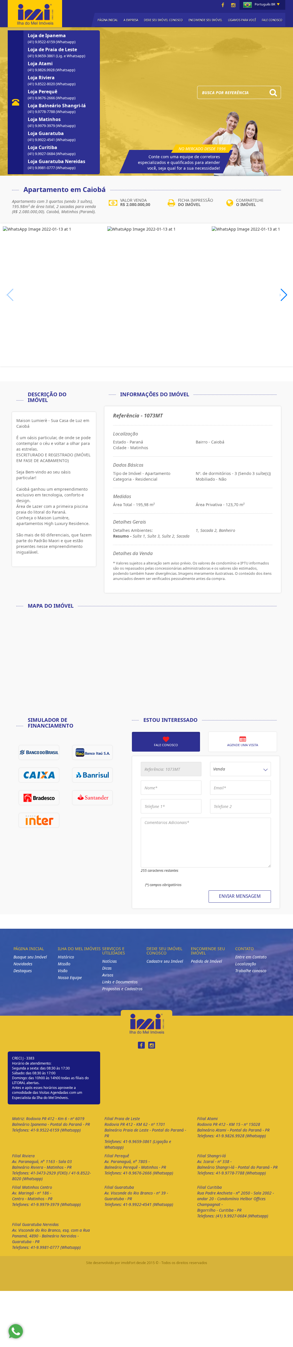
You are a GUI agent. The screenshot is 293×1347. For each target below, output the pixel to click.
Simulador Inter (39, 826)
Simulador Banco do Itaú (92, 758)
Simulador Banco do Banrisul (92, 781)
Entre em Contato (251, 962)
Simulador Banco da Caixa (39, 781)
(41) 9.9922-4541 (42, 145)
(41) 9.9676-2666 (42, 103)
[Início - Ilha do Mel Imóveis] (35, 12)
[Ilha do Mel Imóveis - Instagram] (233, 5)
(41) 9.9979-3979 (42, 131)
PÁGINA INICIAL (108, 20)
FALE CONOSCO (272, 20)
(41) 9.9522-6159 (42, 47)
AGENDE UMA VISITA (242, 750)
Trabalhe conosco (250, 976)
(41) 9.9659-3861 (42, 61)
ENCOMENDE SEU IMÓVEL (205, 20)
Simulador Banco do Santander (92, 803)
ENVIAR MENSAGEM (240, 902)
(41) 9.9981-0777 (42, 173)
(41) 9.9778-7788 (42, 117)
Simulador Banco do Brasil (39, 758)
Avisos (107, 980)
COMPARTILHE (250, 208)
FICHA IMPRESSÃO (195, 208)
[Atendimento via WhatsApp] (16, 1331)
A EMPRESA (131, 20)
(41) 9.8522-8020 (42, 89)
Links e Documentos (120, 987)
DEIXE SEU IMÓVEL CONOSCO (163, 20)
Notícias (109, 967)
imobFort (128, 1268)
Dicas (107, 973)
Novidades (22, 969)
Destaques (22, 976)
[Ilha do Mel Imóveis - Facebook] (222, 5)
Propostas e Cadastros (122, 994)
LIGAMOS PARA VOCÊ (242, 20)
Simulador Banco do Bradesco (39, 803)
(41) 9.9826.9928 (42, 75)
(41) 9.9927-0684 (42, 159)
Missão (64, 969)
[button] (283, 300)
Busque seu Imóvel (30, 962)
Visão (63, 976)
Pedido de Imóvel (206, 967)
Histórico (66, 962)
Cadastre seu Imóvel (164, 967)
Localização (245, 969)
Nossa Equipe (70, 983)
